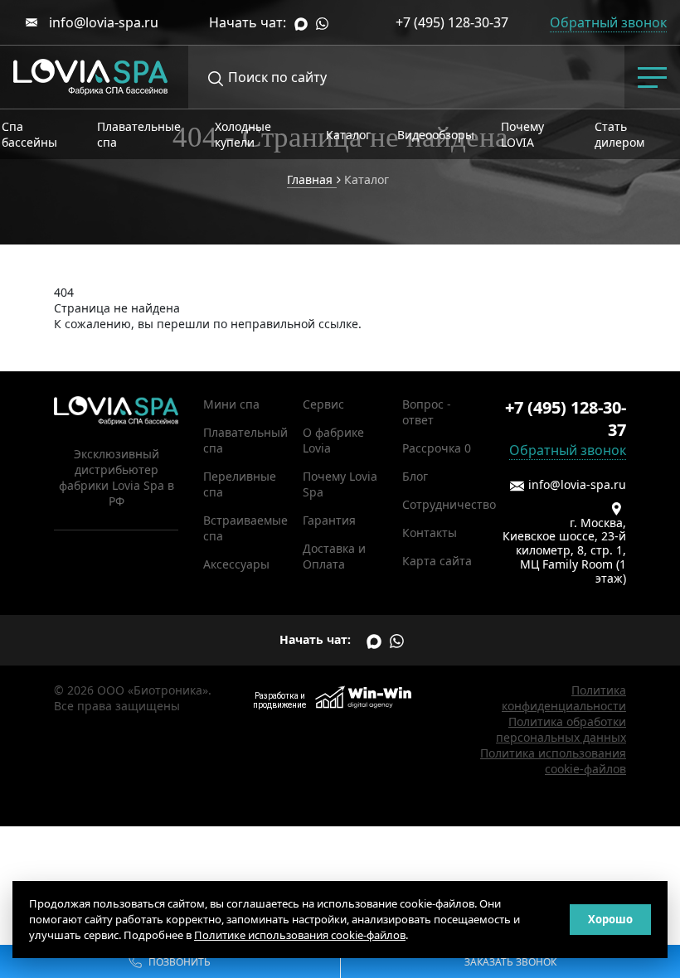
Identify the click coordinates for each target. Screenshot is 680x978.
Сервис (323, 404)
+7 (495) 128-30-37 (452, 22)
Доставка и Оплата (334, 556)
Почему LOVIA (522, 134)
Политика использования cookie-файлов (553, 761)
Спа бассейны (29, 134)
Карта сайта (437, 561)
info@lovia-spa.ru (102, 22)
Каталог (348, 135)
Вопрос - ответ (426, 412)
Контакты (429, 532)
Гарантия (329, 520)
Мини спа (231, 404)
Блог (415, 476)
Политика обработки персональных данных (561, 729)
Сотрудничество (449, 504)
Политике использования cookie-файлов (300, 934)
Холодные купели (243, 134)
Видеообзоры (435, 135)
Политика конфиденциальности (564, 698)
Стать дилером (619, 134)
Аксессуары (236, 564)
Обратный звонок (567, 450)
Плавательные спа (139, 134)
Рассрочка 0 (436, 448)
